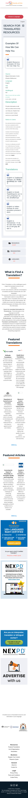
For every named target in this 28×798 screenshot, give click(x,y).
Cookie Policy (14, 777)
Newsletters (14, 751)
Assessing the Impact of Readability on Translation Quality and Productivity (8, 474)
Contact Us (14, 767)
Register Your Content (14, 757)
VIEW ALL (14, 444)
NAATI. (13, 155)
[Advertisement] (14, 614)
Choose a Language (14, 16)
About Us (14, 765)
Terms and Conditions (14, 775)
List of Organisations (14, 749)
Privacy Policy (14, 773)
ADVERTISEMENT (22, 521)
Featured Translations (14, 747)
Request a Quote (14, 759)
